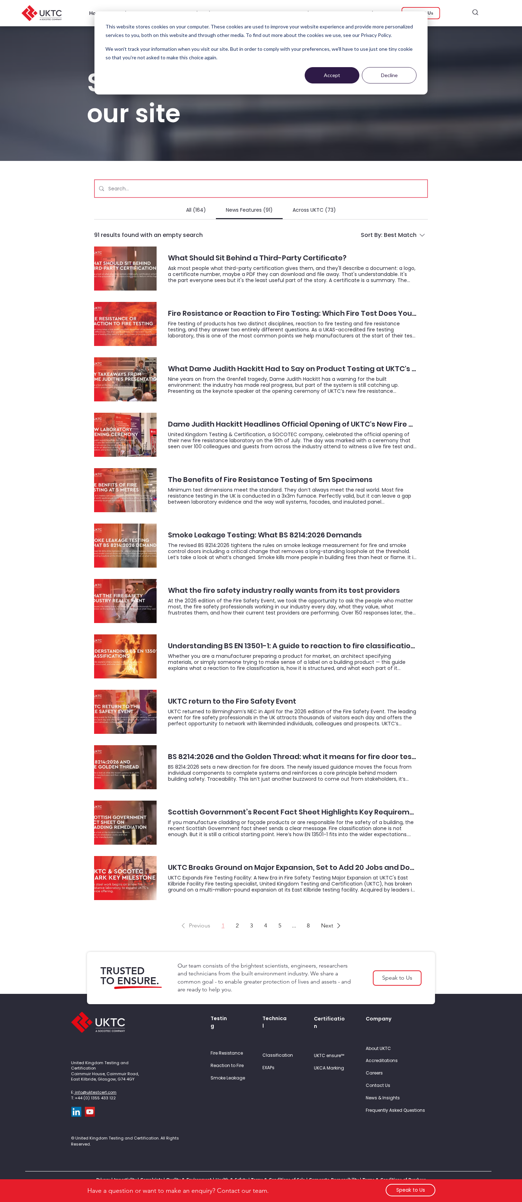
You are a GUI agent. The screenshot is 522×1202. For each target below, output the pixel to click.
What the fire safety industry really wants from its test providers (284, 590)
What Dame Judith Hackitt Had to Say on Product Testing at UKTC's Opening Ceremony (292, 368)
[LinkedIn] (76, 1112)
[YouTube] (90, 1112)
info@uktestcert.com (95, 1092)
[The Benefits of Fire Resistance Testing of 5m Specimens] (125, 490)
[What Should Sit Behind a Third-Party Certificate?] (125, 269)
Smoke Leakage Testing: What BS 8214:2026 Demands (265, 535)
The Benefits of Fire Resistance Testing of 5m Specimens (270, 479)
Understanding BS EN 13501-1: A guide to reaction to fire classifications (292, 645)
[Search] (475, 12)
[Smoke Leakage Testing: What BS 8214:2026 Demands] (125, 546)
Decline (389, 75)
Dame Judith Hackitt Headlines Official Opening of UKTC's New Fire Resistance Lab (292, 424)
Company (378, 1018)
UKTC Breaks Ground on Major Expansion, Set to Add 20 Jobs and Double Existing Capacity (292, 867)
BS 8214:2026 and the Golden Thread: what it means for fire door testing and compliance (292, 756)
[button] (194, 926)
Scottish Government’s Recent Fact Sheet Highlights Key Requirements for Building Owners (292, 812)
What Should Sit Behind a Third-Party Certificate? (257, 258)
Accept (332, 75)
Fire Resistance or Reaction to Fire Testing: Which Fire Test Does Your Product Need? (292, 313)
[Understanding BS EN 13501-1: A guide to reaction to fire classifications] (125, 656)
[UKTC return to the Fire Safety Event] (125, 712)
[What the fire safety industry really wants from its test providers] (125, 601)
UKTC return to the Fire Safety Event (232, 701)
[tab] (196, 210)
